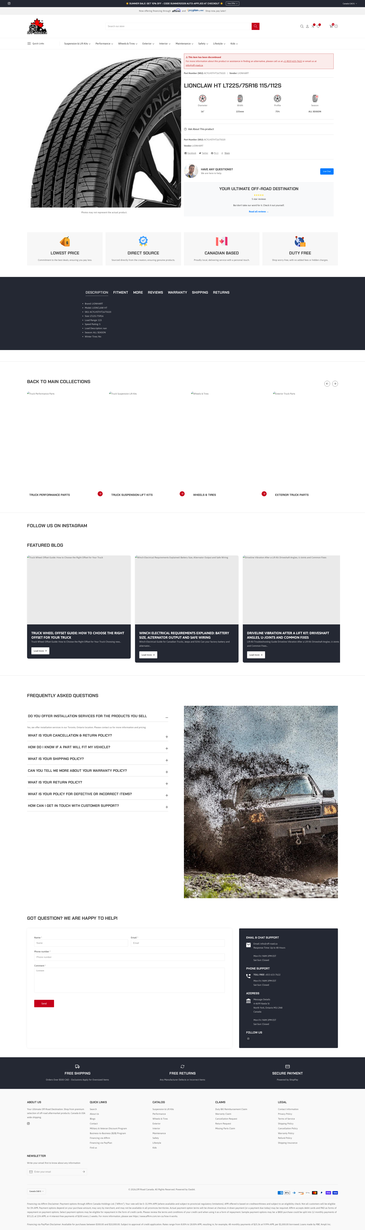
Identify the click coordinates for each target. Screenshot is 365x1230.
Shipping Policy (285, 1123)
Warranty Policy (286, 1133)
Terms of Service (286, 1118)
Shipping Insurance (287, 1142)
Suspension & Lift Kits (76, 43)
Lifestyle (218, 43)
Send (44, 1003)
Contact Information (288, 1109)
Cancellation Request (226, 1118)
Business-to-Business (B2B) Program (108, 1133)
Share (227, 153)
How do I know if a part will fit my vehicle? (69, 747)
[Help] (336, 26)
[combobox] (182, 26)
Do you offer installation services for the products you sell (87, 716)
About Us (94, 1114)
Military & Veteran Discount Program (108, 1128)
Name (38, 937)
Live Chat (327, 171)
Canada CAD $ (349, 4)
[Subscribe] (83, 1172)
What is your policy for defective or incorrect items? (80, 794)
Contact (94, 1123)
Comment (40, 965)
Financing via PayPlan (101, 1142)
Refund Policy (285, 1138)
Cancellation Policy (288, 1128)
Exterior (147, 43)
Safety (201, 43)
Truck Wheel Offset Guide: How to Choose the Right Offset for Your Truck (77, 635)
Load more (39, 651)
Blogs (92, 1118)
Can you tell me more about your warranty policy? (77, 770)
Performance (103, 43)
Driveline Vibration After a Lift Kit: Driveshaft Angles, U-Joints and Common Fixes (288, 635)
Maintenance (183, 43)
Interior (163, 43)
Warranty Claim (223, 1114)
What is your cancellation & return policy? (70, 735)
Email (134, 937)
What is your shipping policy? (56, 759)
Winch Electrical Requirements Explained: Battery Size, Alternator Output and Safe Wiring (184, 635)
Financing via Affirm (100, 1138)
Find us (93, 1147)
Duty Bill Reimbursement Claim (231, 1109)
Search (93, 1109)
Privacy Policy (285, 1114)
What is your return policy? (55, 782)
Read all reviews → (259, 211)
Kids (233, 43)
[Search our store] (255, 26)
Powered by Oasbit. (185, 1189)
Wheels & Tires (126, 43)
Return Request (223, 1123)
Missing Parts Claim (225, 1128)
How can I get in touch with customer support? (73, 805)
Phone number (42, 951)
